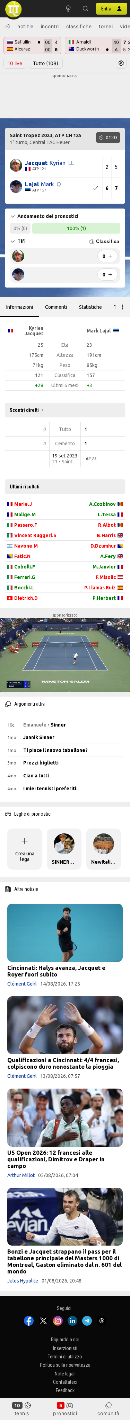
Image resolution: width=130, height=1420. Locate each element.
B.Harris (106, 535)
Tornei (106, 26)
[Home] (7, 26)
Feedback (65, 1391)
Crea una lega (24, 856)
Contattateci (65, 1382)
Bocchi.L (24, 587)
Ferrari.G (24, 577)
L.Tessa (107, 514)
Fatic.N (22, 556)
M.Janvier (104, 567)
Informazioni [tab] (19, 307)
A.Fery (108, 556)
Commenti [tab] (56, 307)
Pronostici (65, 1413)
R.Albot (107, 525)
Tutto (45, 63)
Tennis (22, 1413)
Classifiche (79, 26)
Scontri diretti (24, 410)
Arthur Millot (21, 1175)
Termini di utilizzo (65, 1356)
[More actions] (122, 307)
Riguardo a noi (65, 1340)
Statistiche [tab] (90, 307)
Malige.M (25, 514)
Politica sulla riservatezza (65, 1365)
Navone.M (26, 546)
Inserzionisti (65, 1348)
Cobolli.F (24, 567)
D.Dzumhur (103, 546)
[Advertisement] (65, 96)
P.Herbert (104, 598)
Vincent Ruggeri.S (35, 535)
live (15, 63)
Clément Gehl (22, 984)
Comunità (108, 1413)
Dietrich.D (26, 598)
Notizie (25, 26)
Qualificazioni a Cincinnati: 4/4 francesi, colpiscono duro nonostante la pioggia (63, 1063)
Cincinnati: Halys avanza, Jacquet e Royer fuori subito (56, 971)
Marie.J (23, 504)
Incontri (50, 26)
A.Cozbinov (102, 504)
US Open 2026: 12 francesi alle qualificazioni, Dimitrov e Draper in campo (56, 1159)
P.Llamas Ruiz (100, 587)
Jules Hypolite (22, 1281)
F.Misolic (106, 577)
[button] (85, 9)
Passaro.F (25, 525)
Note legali (65, 1373)
